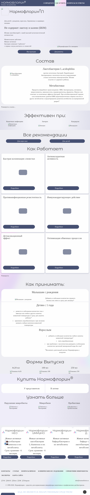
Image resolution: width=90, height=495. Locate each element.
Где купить (60, 3)
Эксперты (5, 475)
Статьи (16, 471)
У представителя (32, 388)
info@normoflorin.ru (82, 480)
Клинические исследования (50, 471)
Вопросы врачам (28, 471)
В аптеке (55, 388)
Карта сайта (18, 475)
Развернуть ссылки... (8, 107)
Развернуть (5, 276)
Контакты (5, 471)
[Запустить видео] (23, 172)
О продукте (49, 3)
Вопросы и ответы (76, 3)
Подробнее (31, 457)
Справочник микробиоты (77, 471)
